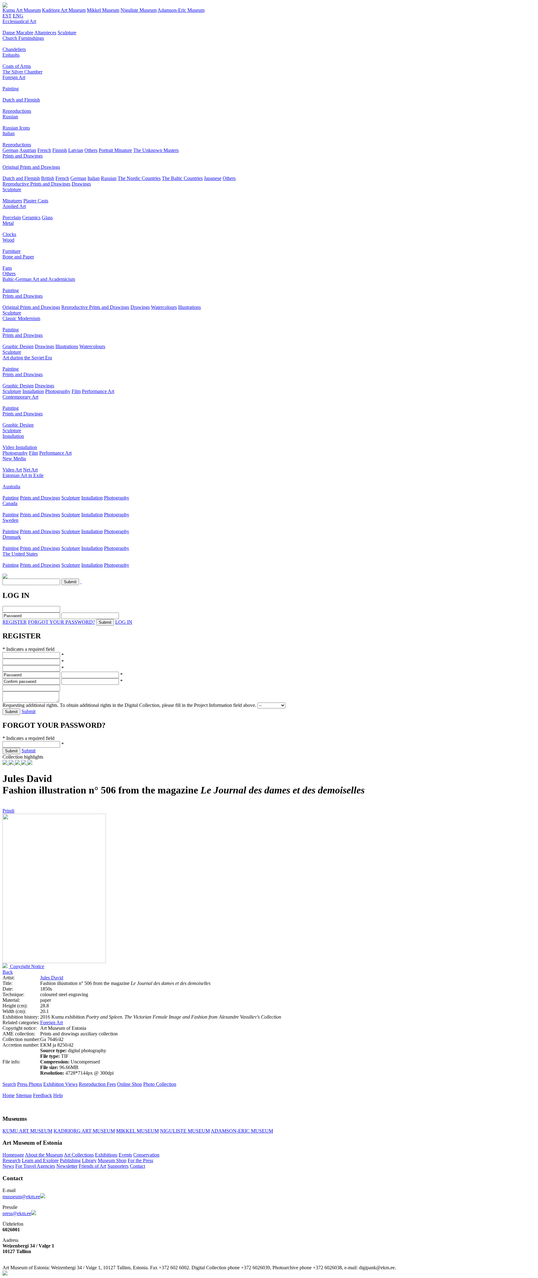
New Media (14, 458)
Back (7, 972)
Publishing (70, 1160)
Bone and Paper (18, 256)
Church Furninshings (23, 38)
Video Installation (19, 447)
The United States (20, 553)
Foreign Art (13, 77)
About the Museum (44, 1154)
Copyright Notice (26, 966)
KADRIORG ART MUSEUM (84, 1131)
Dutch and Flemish (21, 99)
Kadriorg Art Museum (64, 10)
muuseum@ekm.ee (21, 1196)
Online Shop (129, 1084)
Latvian (75, 150)
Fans (7, 268)
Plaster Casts (35, 200)
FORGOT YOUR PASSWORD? (61, 622)
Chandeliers (14, 49)
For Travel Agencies (35, 1166)
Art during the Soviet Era (27, 357)
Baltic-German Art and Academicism (38, 279)
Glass (47, 217)
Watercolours (164, 307)
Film (76, 391)
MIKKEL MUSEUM (137, 1131)
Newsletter (67, 1166)
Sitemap (24, 1095)
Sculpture (67, 32)
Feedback (42, 1095)
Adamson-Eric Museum (181, 10)
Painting (10, 88)
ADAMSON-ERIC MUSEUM (242, 1131)
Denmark (11, 537)
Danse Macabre (17, 32)
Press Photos (29, 1084)
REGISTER (14, 622)
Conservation (146, 1154)
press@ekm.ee (16, 1213)
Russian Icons (16, 127)
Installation (33, 391)
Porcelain (11, 217)
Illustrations (189, 307)
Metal (8, 223)
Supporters (118, 1166)
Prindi (8, 810)
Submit (28, 711)
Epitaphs (11, 55)
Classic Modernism (21, 318)
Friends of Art (92, 1166)
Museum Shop (112, 1160)
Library (89, 1160)
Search (9, 1084)
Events (125, 1154)
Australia (11, 486)
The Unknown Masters (156, 150)
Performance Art (98, 391)
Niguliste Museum (138, 10)
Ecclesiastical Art (19, 21)
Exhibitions (106, 1154)
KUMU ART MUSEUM (27, 1131)
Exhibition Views (60, 1084)
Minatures (12, 200)
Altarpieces (45, 32)
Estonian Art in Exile (23, 475)
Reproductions (16, 111)
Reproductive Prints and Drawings (36, 184)
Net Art (30, 469)
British (47, 178)
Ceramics (31, 217)
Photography (57, 391)
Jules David (51, 977)
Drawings (81, 184)
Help (58, 1095)
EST (7, 15)
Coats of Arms (16, 66)
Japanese (212, 178)
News (8, 1166)
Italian (8, 133)
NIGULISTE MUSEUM (185, 1131)
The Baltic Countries (182, 178)
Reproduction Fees (97, 1084)
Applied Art (14, 206)
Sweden (10, 520)
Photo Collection (159, 1084)
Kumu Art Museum (21, 10)
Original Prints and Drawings (31, 167)
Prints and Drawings (22, 156)
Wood (8, 240)
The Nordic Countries (139, 178)
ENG (18, 15)
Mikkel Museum (103, 10)
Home (8, 1095)
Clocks (9, 234)
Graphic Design (18, 346)
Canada (9, 503)
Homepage (13, 1154)
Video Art (12, 469)
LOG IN (123, 622)
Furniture (11, 251)
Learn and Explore (40, 1160)
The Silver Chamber (22, 71)
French (44, 150)
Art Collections (79, 1154)
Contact (137, 1166)
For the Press (140, 1160)
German (10, 150)
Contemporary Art (20, 397)
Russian (10, 116)
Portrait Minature (115, 150)
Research (11, 1160)
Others (90, 150)
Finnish (59, 150)
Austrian (27, 150)
